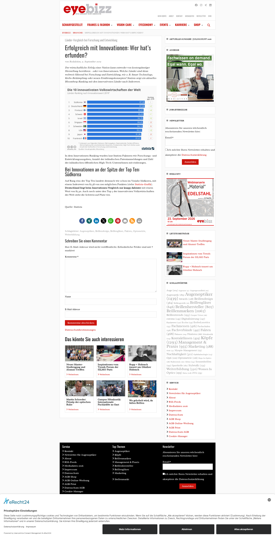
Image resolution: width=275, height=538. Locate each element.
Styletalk (196, 365)
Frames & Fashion (98, 25)
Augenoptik (175, 294)
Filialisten (194, 334)
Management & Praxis (186, 344)
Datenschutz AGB (179, 432)
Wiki (210, 16)
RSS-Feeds (175, 401)
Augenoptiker (87, 231)
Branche (78, 32)
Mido (170, 351)
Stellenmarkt (122, 479)
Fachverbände (186, 330)
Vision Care (124, 25)
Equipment (173, 322)
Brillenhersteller (194, 306)
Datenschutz (176, 414)
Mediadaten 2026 (178, 406)
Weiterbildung (72, 234)
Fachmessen (184, 326)
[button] (82, 221)
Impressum (175, 410)
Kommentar (71, 256)
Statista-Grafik (143, 184)
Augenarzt (184, 291)
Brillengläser (116, 231)
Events (164, 25)
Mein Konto (162, 16)
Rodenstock (178, 362)
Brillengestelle (181, 303)
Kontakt (179, 16)
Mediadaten (189, 16)
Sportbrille (180, 365)
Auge (172, 290)
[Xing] (206, 5)
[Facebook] (196, 5)
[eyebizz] (87, 10)
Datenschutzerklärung (194, 154)
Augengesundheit (199, 290)
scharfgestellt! (72, 25)
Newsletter (201, 16)
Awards (186, 299)
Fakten (128, 231)
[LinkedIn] (210, 5)
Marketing (200, 346)
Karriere (181, 25)
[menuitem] (72, 25)
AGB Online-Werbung (181, 423)
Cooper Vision (199, 315)
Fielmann (181, 334)
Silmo (190, 361)
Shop (197, 25)
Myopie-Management (188, 350)
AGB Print (174, 427)
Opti (171, 358)
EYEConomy (146, 25)
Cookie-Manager (178, 436)
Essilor (187, 322)
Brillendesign (102, 231)
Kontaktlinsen (185, 338)
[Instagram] (201, 5)
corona (173, 318)
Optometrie (139, 231)
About (171, 16)
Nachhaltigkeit (179, 354)
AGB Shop (175, 419)
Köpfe (118, 454)
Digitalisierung (193, 318)
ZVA (197, 373)
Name (68, 296)
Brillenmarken (186, 310)
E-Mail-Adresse (72, 309)
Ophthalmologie (203, 354)
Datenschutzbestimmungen (80, 329)
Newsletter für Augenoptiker (185, 393)
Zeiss (187, 373)
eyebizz (66, 32)
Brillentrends (178, 315)
